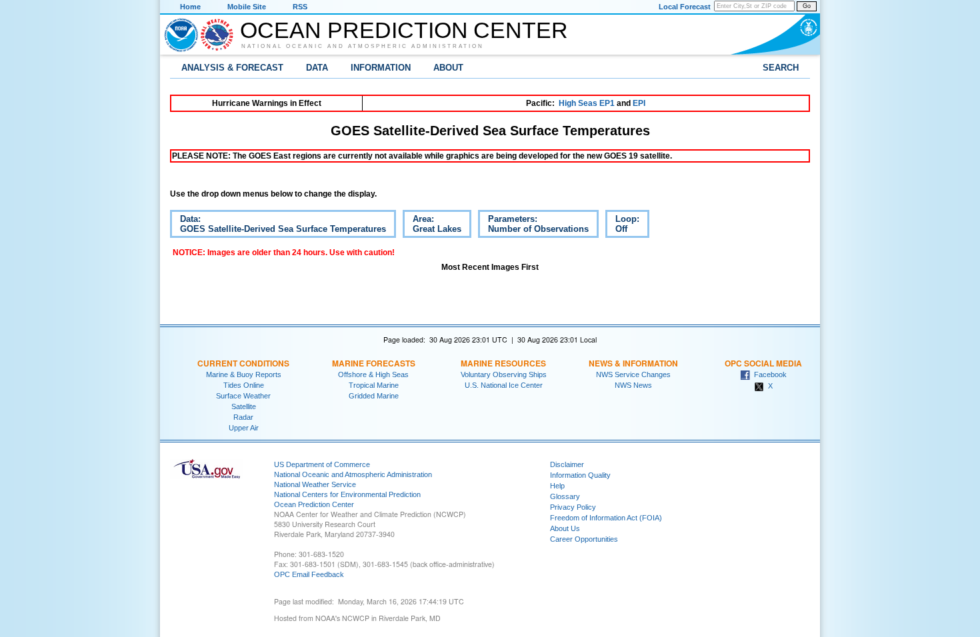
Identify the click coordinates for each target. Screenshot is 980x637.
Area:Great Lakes (432, 226)
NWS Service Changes (633, 374)
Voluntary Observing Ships (504, 374)
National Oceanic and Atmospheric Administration (362, 46)
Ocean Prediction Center (404, 30)
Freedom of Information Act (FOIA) (606, 518)
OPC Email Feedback (309, 574)
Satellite (243, 406)
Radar (243, 417)
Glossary (565, 496)
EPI (639, 103)
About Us (565, 528)
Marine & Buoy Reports (243, 374)
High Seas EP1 (587, 103)
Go (807, 6)
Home (190, 7)
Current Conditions (243, 363)
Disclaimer (567, 464)
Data (317, 68)
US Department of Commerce (322, 464)
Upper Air (244, 428)
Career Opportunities (584, 539)
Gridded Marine (374, 396)
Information (381, 68)
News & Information (633, 363)
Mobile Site (246, 7)
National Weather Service (315, 484)
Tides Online (243, 385)
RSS (300, 7)
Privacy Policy (573, 507)
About (448, 68)
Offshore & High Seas (373, 374)
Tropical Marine (374, 385)
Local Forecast (685, 7)
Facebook (768, 374)
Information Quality (580, 475)
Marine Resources (503, 363)
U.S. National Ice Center (504, 385)
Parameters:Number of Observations (533, 226)
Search (781, 68)
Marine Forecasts (373, 363)
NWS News (633, 385)
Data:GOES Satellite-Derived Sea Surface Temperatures (278, 226)
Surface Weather (243, 396)
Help (557, 486)
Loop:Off (622, 226)
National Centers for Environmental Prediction (347, 494)
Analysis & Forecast (232, 68)
